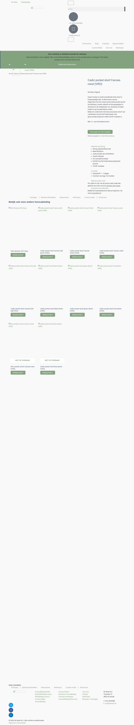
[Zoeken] (124, 9)
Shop (97, 44)
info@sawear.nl (74, 35)
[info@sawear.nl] (73, 29)
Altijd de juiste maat (98, 181)
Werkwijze (120, 48)
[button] (106, 146)
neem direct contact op (108, 136)
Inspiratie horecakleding (99, 188)
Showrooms (86, 44)
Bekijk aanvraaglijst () (94, 136)
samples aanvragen (113, 186)
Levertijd (94, 171)
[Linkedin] (11, 715)
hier (92, 122)
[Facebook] (11, 710)
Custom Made (97, 48)
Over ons (109, 48)
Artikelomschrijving (98, 146)
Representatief (118, 44)
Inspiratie (105, 44)
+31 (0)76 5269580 (75, 23)
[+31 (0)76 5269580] (73, 16)
